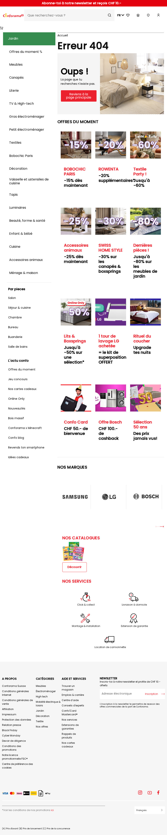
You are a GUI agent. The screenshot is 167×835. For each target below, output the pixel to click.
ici (52, 810)
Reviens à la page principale (78, 96)
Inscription (151, 694)
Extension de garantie (134, 626)
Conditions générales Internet (15, 693)
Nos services (69, 719)
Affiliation (8, 709)
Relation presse (11, 725)
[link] (158, 15)
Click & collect (86, 605)
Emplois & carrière (73, 695)
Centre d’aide (70, 700)
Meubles (41, 686)
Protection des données (16, 719)
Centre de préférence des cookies (17, 765)
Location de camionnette (110, 647)
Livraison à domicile (134, 605)
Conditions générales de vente (17, 702)
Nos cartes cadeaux (68, 744)
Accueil (62, 35)
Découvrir (74, 567)
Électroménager (46, 691)
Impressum (9, 714)
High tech (42, 696)
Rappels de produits (69, 735)
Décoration (42, 716)
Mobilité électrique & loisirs (48, 703)
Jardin (40, 710)
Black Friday (9, 730)
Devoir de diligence (14, 741)
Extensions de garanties (70, 726)
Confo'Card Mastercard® (70, 712)
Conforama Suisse (14, 686)
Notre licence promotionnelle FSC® (15, 756)
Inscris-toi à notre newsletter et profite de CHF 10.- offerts (130, 683)
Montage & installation (86, 626)
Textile (39, 721)
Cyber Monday (11, 735)
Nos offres (42, 726)
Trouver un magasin (68, 687)
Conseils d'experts (73, 705)
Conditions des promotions (11, 747)
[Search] (109, 15)
